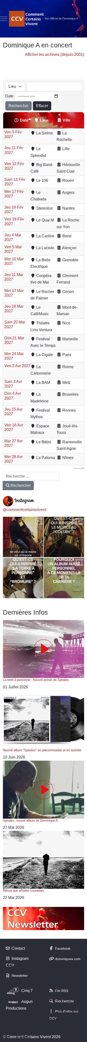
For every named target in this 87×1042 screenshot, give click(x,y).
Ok (5, 1037)
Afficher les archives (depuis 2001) (54, 54)
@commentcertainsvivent (24, 510)
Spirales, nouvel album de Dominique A (30, 820)
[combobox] (31, 476)
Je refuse (23, 1037)
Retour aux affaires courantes (23, 890)
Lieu (44, 120)
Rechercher (18, 106)
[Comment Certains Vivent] (43, 19)
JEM (82, 468)
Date (9, 96)
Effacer (42, 106)
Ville (66, 120)
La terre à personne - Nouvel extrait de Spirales (36, 680)
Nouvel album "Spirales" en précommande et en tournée (42, 750)
